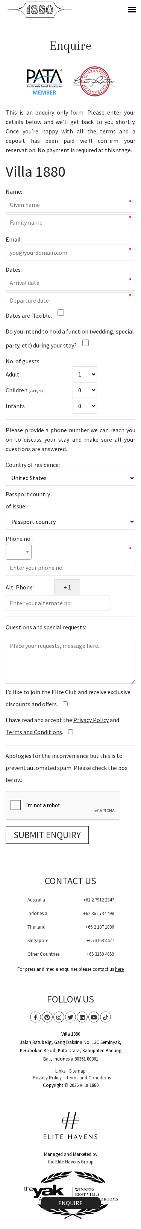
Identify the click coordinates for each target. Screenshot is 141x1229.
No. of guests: (23, 360)
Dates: (14, 269)
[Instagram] (58, 1017)
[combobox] (19, 552)
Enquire (70, 1203)
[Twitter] (70, 1017)
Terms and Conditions (34, 732)
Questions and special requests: (46, 627)
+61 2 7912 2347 (98, 900)
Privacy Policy (91, 720)
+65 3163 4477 (100, 940)
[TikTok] (105, 1017)
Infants (15, 406)
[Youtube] (93, 1017)
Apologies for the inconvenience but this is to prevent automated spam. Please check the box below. (66, 768)
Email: (14, 239)
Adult (13, 374)
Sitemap (77, 1071)
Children (24, 390)
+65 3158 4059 (100, 954)
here (119, 969)
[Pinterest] (47, 1017)
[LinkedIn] (82, 1017)
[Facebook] (35, 1017)
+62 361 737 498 (98, 913)
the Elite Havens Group (71, 1162)
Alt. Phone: (20, 587)
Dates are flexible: (29, 315)
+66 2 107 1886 (99, 927)
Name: (14, 191)
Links (60, 1071)
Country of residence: (33, 464)
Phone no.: (19, 538)
